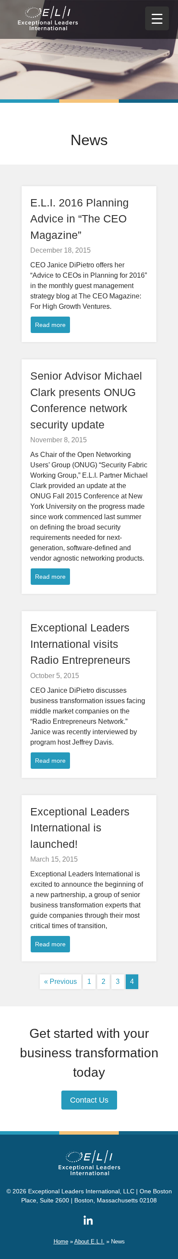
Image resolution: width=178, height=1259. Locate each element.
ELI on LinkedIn (88, 1220)
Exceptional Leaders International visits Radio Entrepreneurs (80, 644)
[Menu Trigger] (157, 18)
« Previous (60, 981)
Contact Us (89, 1100)
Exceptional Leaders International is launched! (80, 828)
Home (61, 1241)
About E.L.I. (89, 1241)
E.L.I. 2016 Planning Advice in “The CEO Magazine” (79, 219)
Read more (50, 324)
